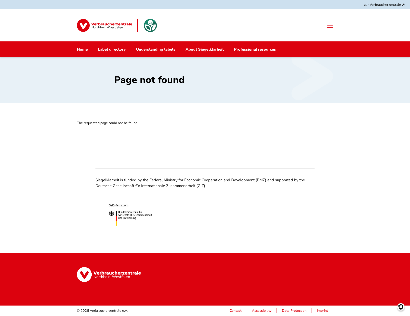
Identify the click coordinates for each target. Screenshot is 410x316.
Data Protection (294, 310)
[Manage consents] (401, 307)
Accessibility (261, 310)
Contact (236, 310)
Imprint (322, 310)
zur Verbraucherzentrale (382, 4)
